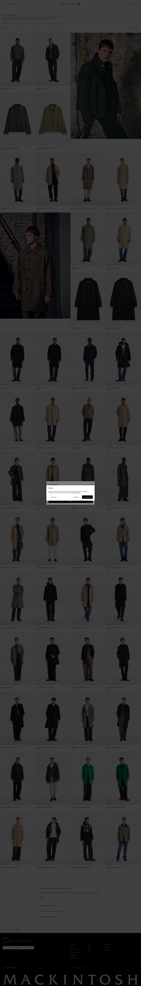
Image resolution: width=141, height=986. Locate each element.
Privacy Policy (76, 492)
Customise (54, 497)
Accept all (87, 497)
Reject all (76, 497)
